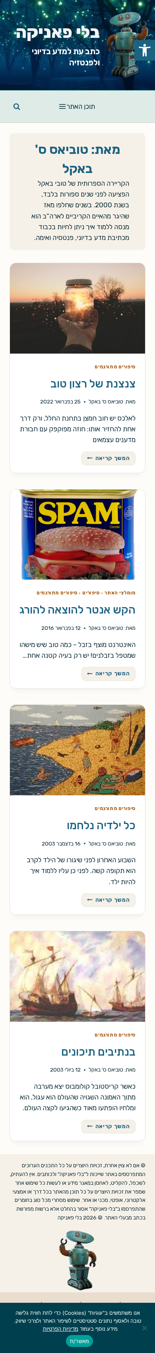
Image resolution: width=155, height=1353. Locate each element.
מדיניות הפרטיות (60, 1328)
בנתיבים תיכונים (98, 1051)
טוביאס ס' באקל (106, 401)
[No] (145, 1328)
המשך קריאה (105, 459)
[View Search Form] (17, 106)
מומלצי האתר (120, 593)
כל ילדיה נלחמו (101, 825)
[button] (144, 50)
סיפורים (90, 593)
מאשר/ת (79, 1341)
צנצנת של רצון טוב (93, 383)
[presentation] (77, 308)
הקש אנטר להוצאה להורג (77, 609)
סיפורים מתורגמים (115, 367)
